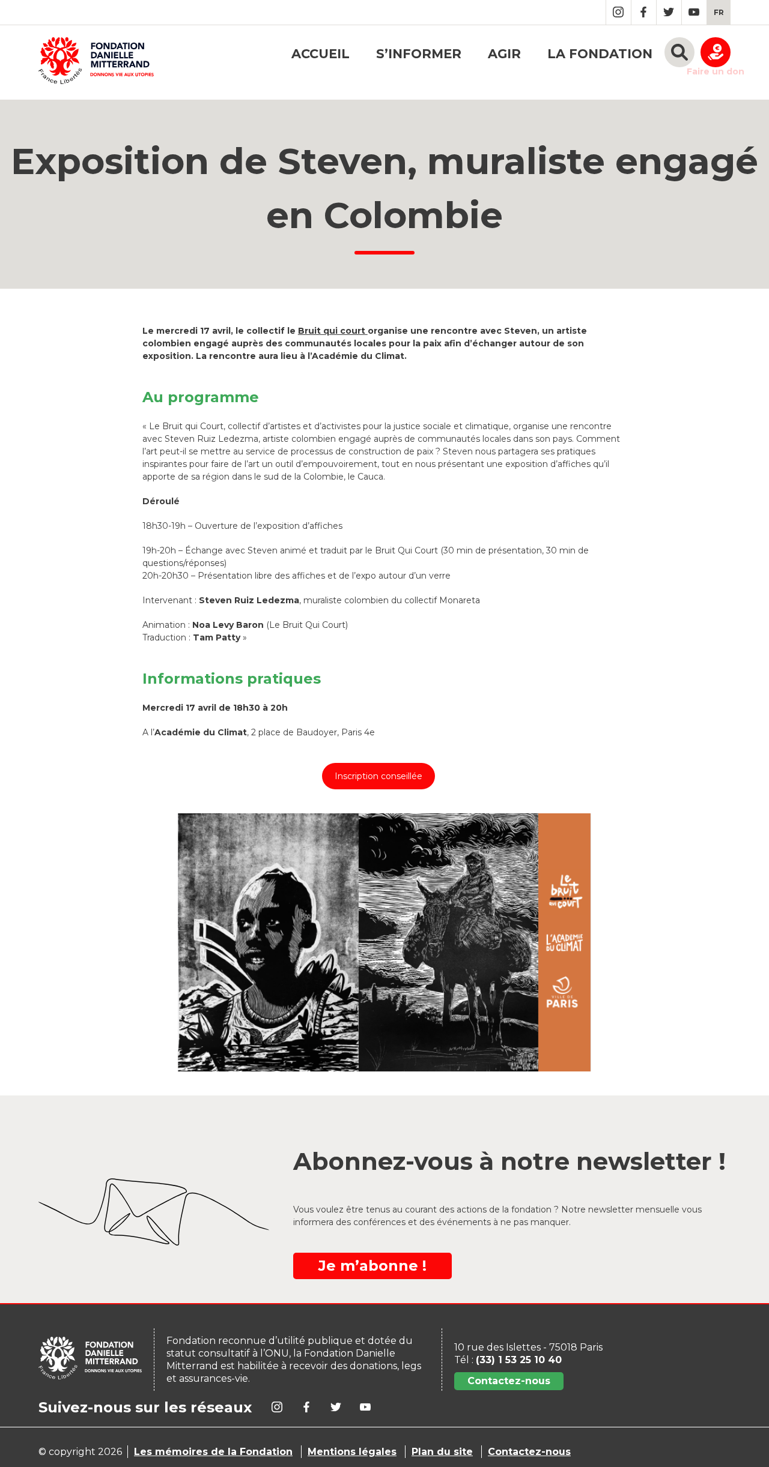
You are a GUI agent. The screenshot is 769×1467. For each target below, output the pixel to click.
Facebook (643, 12)
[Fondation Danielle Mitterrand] (96, 62)
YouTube (694, 12)
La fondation (599, 53)
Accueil (320, 53)
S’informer (418, 53)
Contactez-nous (508, 1381)
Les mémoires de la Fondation (213, 1451)
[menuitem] (719, 12)
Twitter (669, 12)
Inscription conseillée (378, 776)
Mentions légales (352, 1451)
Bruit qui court (333, 330)
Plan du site (442, 1451)
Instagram (618, 12)
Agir (504, 53)
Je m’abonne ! (372, 1265)
